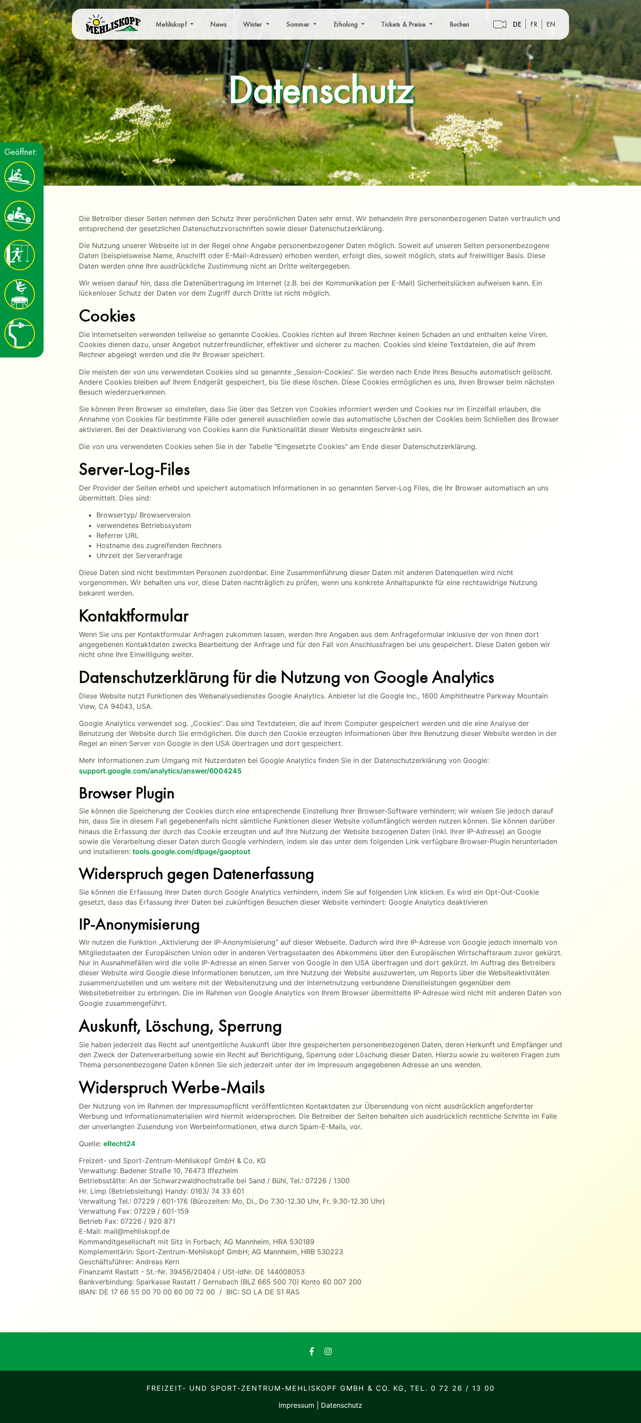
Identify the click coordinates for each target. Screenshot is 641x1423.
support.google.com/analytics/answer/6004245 (160, 770)
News (218, 24)
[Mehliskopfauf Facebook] (311, 1351)
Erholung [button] (346, 24)
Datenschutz (341, 1405)
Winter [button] (253, 24)
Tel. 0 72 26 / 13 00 (452, 1388)
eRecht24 (119, 1143)
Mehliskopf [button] (172, 24)
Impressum (298, 1405)
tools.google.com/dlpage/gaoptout (191, 851)
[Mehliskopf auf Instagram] (328, 1351)
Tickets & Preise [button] (404, 24)
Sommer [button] (298, 24)
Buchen (460, 24)
